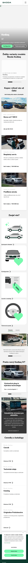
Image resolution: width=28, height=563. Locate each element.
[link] (14, 453)
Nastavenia (14, 547)
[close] (23, 532)
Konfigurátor (7, 46)
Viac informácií (7, 542)
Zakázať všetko (14, 551)
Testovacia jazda (20, 46)
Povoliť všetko (14, 555)
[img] (7, 2)
